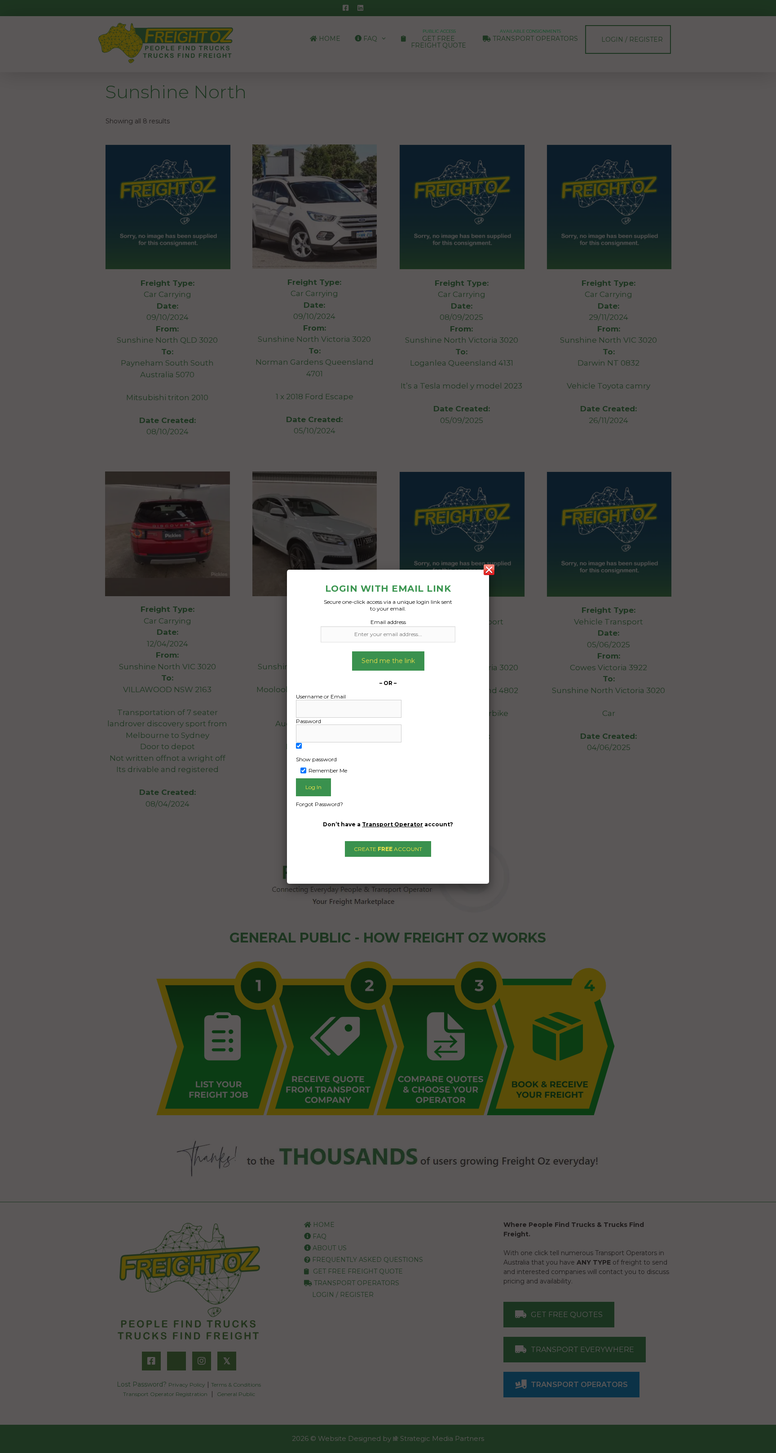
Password (308, 721)
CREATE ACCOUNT (388, 849)
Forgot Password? (319, 804)
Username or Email (321, 696)
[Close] (489, 569)
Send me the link (388, 661)
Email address (388, 622)
